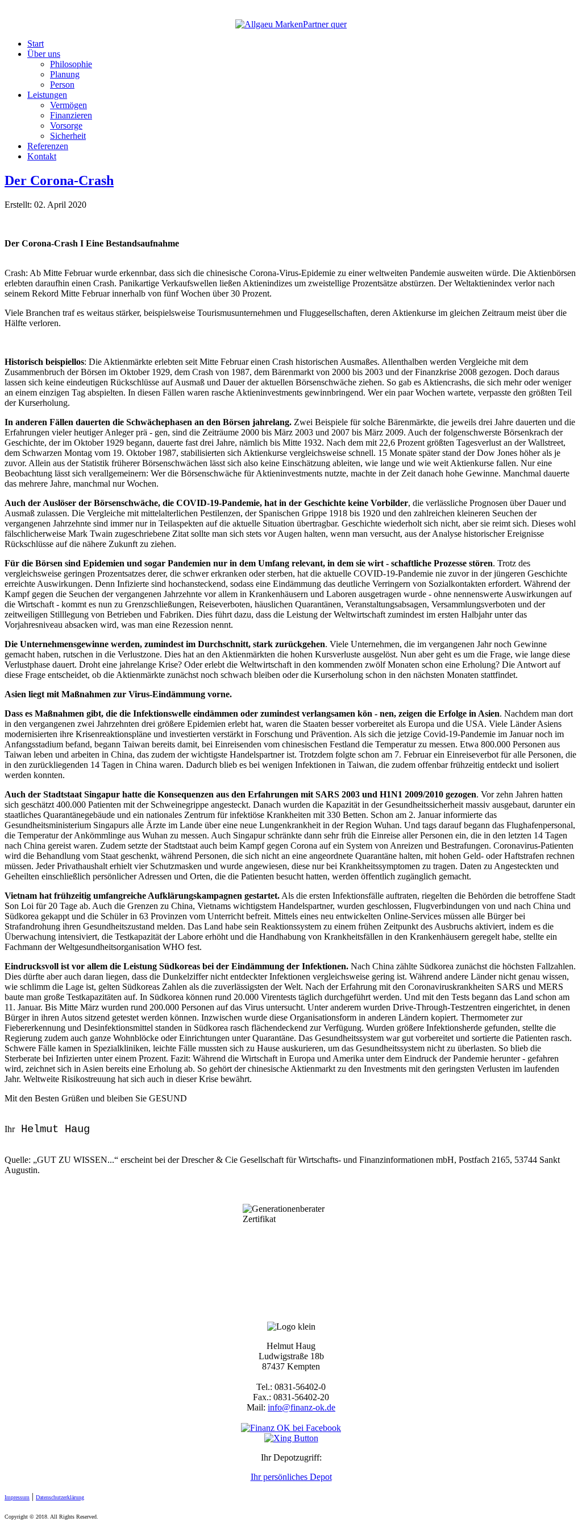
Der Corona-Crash (59, 180)
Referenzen (47, 146)
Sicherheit (68, 136)
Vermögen (68, 105)
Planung (65, 74)
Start (35, 43)
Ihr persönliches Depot (291, 1477)
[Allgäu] (291, 24)
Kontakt (41, 156)
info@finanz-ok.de (301, 1407)
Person (62, 84)
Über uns (43, 54)
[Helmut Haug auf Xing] (291, 1438)
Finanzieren (71, 115)
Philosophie (71, 64)
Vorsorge (66, 125)
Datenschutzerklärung (60, 1497)
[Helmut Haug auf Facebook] (291, 1428)
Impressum (17, 1497)
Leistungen (47, 95)
